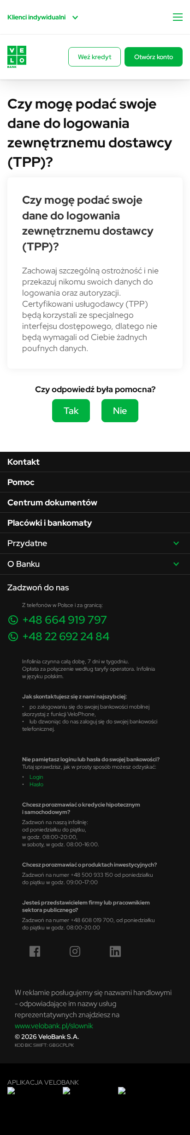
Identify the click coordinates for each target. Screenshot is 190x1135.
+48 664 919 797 (64, 620)
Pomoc (21, 482)
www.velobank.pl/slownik (54, 1025)
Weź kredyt (94, 57)
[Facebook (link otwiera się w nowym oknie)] (35, 951)
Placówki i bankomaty (49, 522)
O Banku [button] (23, 563)
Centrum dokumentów (52, 502)
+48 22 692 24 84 (65, 636)
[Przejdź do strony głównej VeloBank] (16, 57)
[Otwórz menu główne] (178, 17)
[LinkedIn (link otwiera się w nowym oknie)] (115, 951)
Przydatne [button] (27, 543)
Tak (71, 410)
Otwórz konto (153, 57)
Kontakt (23, 461)
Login (36, 776)
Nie (120, 410)
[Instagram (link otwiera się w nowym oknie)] (75, 951)
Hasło (36, 784)
